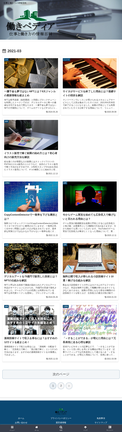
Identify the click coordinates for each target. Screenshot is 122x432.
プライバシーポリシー (61, 418)
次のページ (61, 374)
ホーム (21, 418)
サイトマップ (101, 422)
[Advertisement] (90, 143)
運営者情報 (61, 422)
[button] (112, 391)
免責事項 (101, 418)
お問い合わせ (21, 422)
